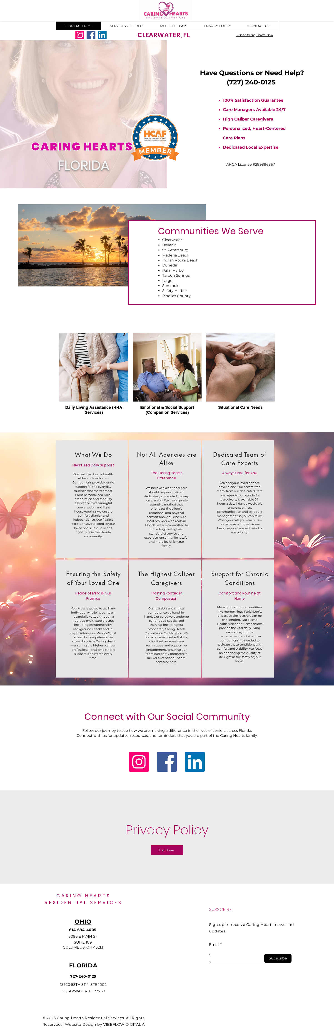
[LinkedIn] (102, 34)
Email (214, 945)
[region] (92, 499)
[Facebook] (91, 34)
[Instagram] (79, 34)
